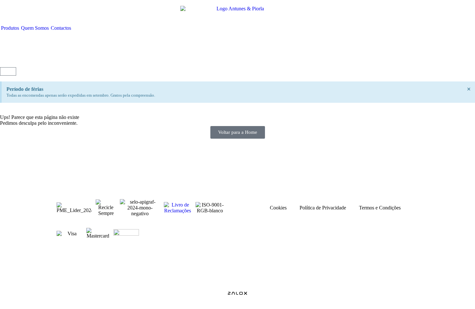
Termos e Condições (380, 207)
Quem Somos (35, 28)
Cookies (278, 207)
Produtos (10, 28)
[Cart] (8, 71)
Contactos (61, 28)
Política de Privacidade (323, 207)
